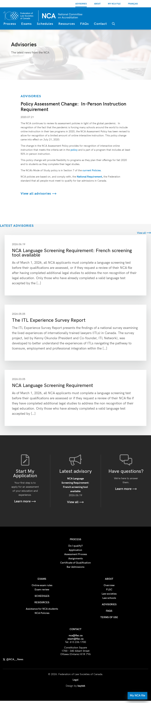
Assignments (75, 558)
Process (9, 24)
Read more (75, 265)
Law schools (109, 598)
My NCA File (114, 4)
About (97, 4)
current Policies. (91, 170)
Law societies (109, 593)
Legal (75, 679)
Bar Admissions (75, 567)
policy (74, 149)
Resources (66, 24)
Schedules (45, 24)
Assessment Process (75, 554)
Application (75, 550)
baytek (81, 685)
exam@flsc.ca (75, 638)
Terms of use (109, 617)
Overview (109, 585)
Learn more (22, 501)
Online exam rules (42, 585)
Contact (100, 24)
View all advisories (36, 194)
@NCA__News (14, 659)
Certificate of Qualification (75, 562)
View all (141, 232)
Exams (26, 24)
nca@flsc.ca (75, 635)
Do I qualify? (75, 545)
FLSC (109, 589)
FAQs (84, 24)
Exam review (42, 589)
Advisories (81, 4)
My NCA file (137, 695)
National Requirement (89, 176)
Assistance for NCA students (42, 608)
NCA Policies (42, 613)
